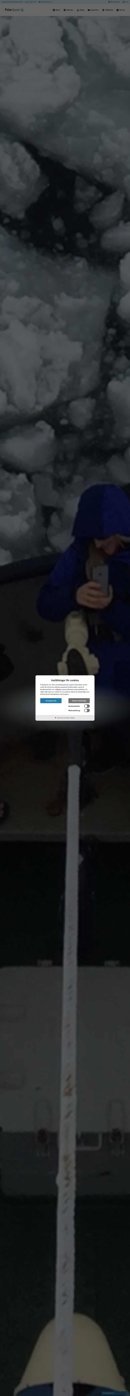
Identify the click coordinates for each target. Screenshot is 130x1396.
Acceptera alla (51, 701)
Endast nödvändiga (79, 701)
